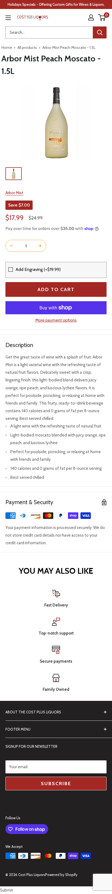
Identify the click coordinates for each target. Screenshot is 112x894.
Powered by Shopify (61, 874)
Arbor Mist (14, 192)
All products (27, 47)
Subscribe (56, 784)
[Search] (100, 32)
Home (6, 47)
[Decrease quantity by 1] (11, 246)
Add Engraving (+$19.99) (38, 269)
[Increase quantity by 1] (40, 246)
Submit (6, 890)
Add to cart (56, 289)
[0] (102, 17)
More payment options (56, 320)
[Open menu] (8, 18)
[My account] (91, 17)
